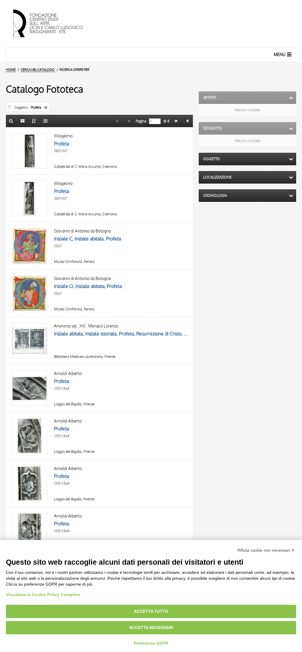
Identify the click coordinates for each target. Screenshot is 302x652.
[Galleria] (22, 121)
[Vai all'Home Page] (53, 23)
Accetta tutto (151, 611)
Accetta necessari (151, 627)
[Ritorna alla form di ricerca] (11, 121)
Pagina (140, 121)
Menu (279, 54)
